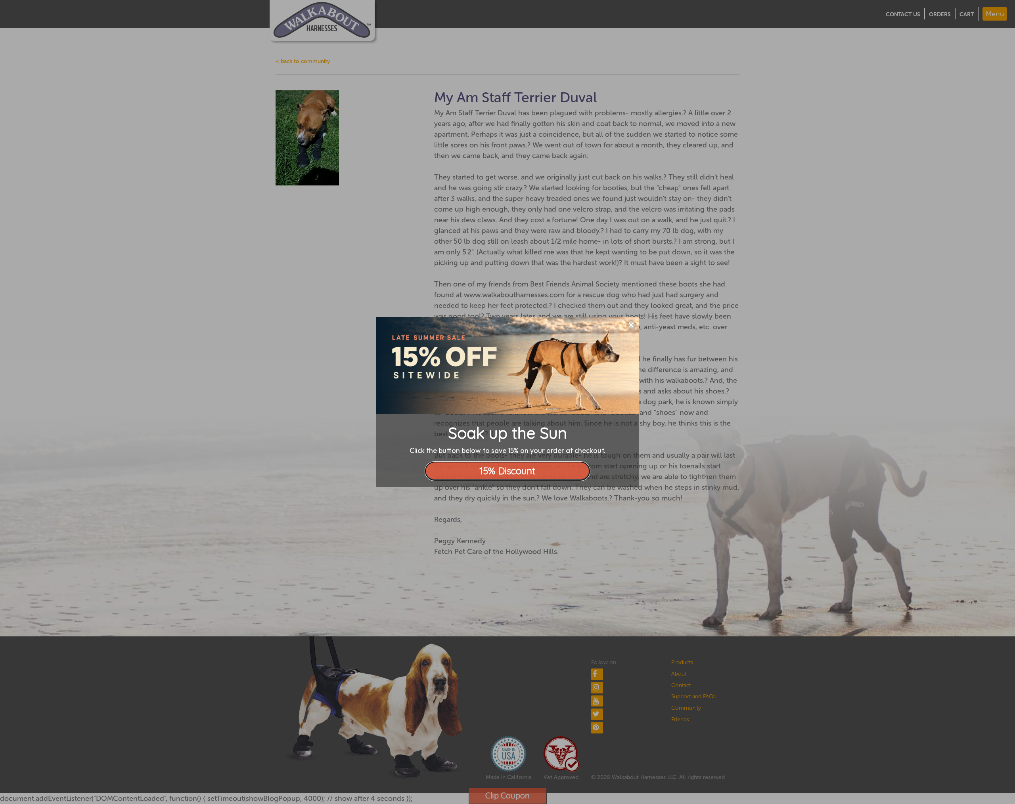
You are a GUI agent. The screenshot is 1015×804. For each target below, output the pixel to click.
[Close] (631, 325)
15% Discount (507, 471)
